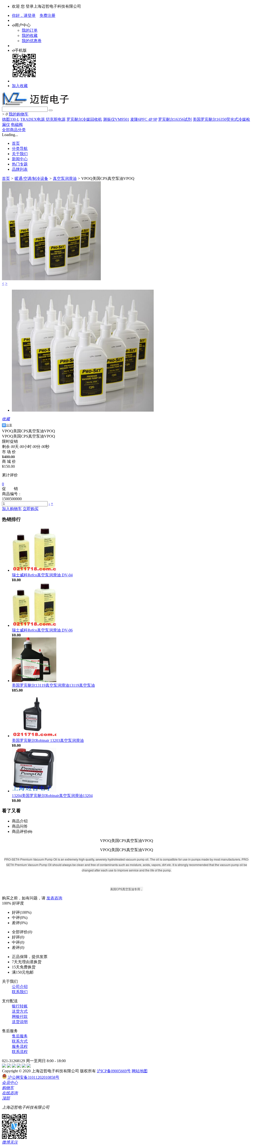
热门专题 (20, 164)
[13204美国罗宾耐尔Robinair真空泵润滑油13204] (34, 791)
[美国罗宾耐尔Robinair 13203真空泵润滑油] (34, 736)
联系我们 (20, 992)
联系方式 (20, 1041)
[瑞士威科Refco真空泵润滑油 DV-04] (34, 570)
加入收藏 (20, 86)
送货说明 (20, 1022)
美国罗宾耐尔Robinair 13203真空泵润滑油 (48, 740)
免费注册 (47, 15)
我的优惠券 (32, 41)
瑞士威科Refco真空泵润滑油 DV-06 (42, 630)
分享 (9, 425)
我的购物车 (18, 114)
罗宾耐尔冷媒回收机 (84, 119)
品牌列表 (20, 169)
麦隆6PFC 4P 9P (143, 119)
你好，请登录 (24, 15)
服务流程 (20, 1046)
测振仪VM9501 (116, 119)
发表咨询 (54, 898)
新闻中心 (20, 159)
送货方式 (20, 1011)
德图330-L (10, 119)
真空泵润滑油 (65, 178)
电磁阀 (17, 124)
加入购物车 (12, 509)
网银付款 (20, 1016)
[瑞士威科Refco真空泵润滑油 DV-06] (34, 625)
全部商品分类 (14, 130)
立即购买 (31, 509)
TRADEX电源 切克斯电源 (42, 119)
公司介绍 (20, 986)
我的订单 (30, 30)
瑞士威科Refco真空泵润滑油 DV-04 (42, 575)
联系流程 (20, 1052)
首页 (16, 143)
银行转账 (20, 1006)
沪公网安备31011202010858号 (33, 1077)
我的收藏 (30, 35)
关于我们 (20, 154)
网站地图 (140, 1071)
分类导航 (20, 148)
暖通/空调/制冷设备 (31, 178)
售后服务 (20, 1036)
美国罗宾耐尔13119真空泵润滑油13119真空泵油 (53, 685)
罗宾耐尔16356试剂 (175, 119)
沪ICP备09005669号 (114, 1071)
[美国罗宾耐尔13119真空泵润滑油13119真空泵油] (34, 681)
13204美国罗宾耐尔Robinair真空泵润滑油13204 (52, 796)
